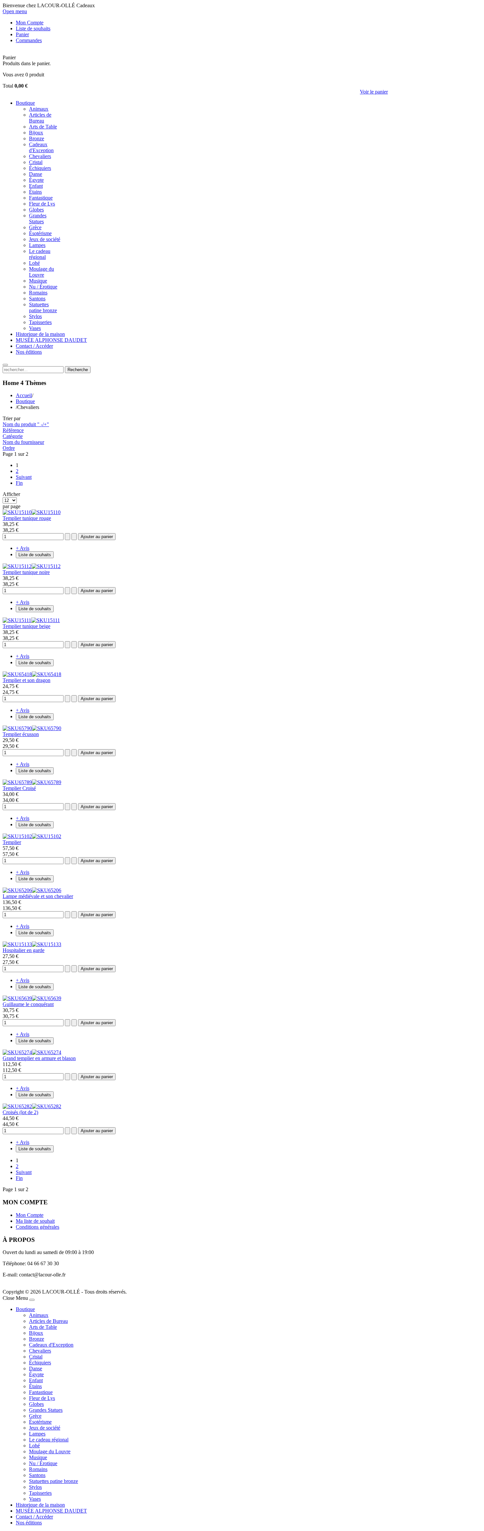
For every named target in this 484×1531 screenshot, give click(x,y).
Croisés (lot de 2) (20, 1112)
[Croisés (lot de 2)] (32, 1106)
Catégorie (13, 436)
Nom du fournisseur (23, 442)
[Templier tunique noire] (32, 566)
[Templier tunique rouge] (32, 512)
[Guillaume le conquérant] (32, 998)
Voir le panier (374, 92)
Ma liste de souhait (35, 1221)
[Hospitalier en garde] (32, 944)
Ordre (9, 448)
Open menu (15, 11)
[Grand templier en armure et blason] (32, 1052)
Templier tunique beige (26, 626)
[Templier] (32, 836)
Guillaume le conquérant (28, 1004)
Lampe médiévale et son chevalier (38, 896)
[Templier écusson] (32, 728)
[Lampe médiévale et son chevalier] (32, 890)
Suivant (24, 477)
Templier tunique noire (26, 572)
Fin (19, 483)
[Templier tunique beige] (31, 620)
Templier (12, 842)
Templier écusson (21, 734)
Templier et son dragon (26, 680)
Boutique (25, 401)
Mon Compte (29, 1215)
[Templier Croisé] (32, 782)
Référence (13, 430)
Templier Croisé (19, 788)
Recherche (77, 369)
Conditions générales (37, 1227)
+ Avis (22, 548)
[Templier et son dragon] (32, 674)
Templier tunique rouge (27, 518)
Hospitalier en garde (23, 950)
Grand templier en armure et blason (39, 1058)
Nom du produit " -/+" (26, 424)
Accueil (24, 395)
